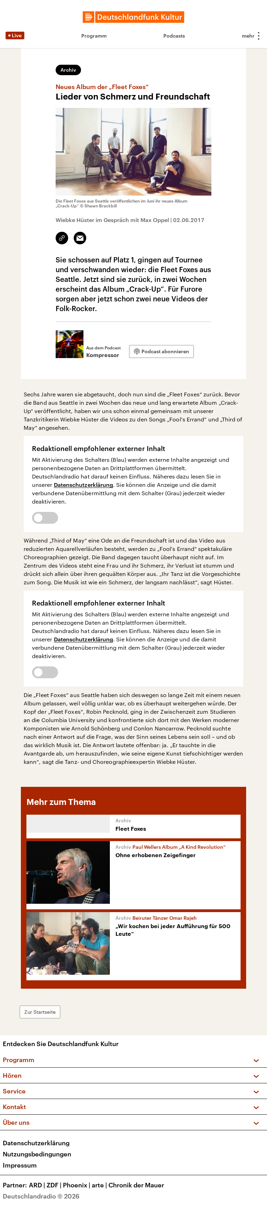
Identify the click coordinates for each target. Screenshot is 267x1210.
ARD (37, 1185)
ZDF (54, 1185)
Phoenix (76, 1185)
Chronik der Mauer (136, 1185)
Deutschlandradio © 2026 (41, 1196)
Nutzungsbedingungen (37, 1154)
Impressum (20, 1165)
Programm (94, 36)
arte (99, 1185)
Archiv (68, 70)
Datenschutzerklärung (83, 484)
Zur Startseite (40, 1012)
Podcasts (174, 36)
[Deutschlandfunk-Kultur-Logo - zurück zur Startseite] (133, 17)
